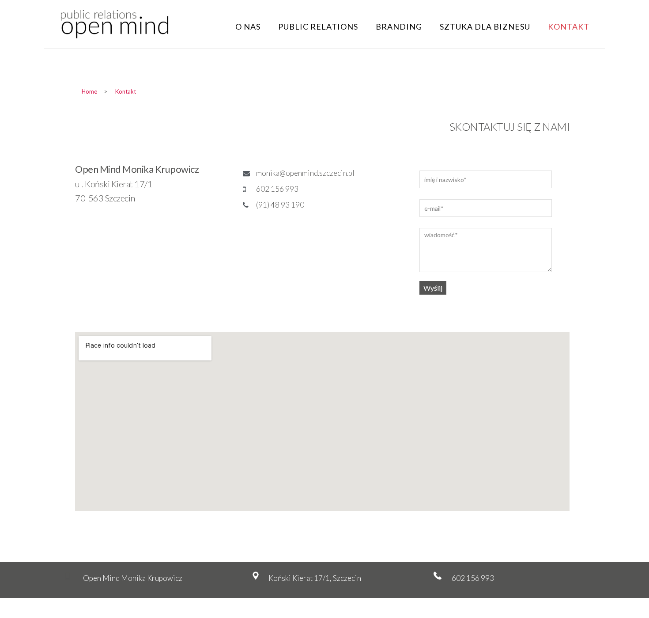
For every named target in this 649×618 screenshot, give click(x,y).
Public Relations (318, 26)
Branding (399, 26)
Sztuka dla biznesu (485, 26)
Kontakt (568, 26)
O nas (247, 26)
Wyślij (432, 288)
